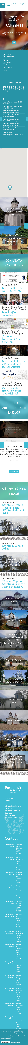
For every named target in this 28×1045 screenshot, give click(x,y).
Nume (5, 71)
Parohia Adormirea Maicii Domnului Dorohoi (11, 116)
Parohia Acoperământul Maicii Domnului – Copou (12, 107)
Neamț (8, 62)
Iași (7, 60)
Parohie (8, 54)
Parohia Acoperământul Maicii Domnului (12, 103)
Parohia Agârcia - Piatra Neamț (13, 134)
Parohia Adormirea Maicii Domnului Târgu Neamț (11, 124)
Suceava (9, 67)
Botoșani (9, 65)
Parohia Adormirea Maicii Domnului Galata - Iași (11, 120)
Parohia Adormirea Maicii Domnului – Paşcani (11, 129)
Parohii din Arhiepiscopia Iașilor (15, 5)
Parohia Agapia (8, 132)
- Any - (12, 83)
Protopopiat (10, 56)
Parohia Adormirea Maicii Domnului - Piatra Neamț (11, 111)
